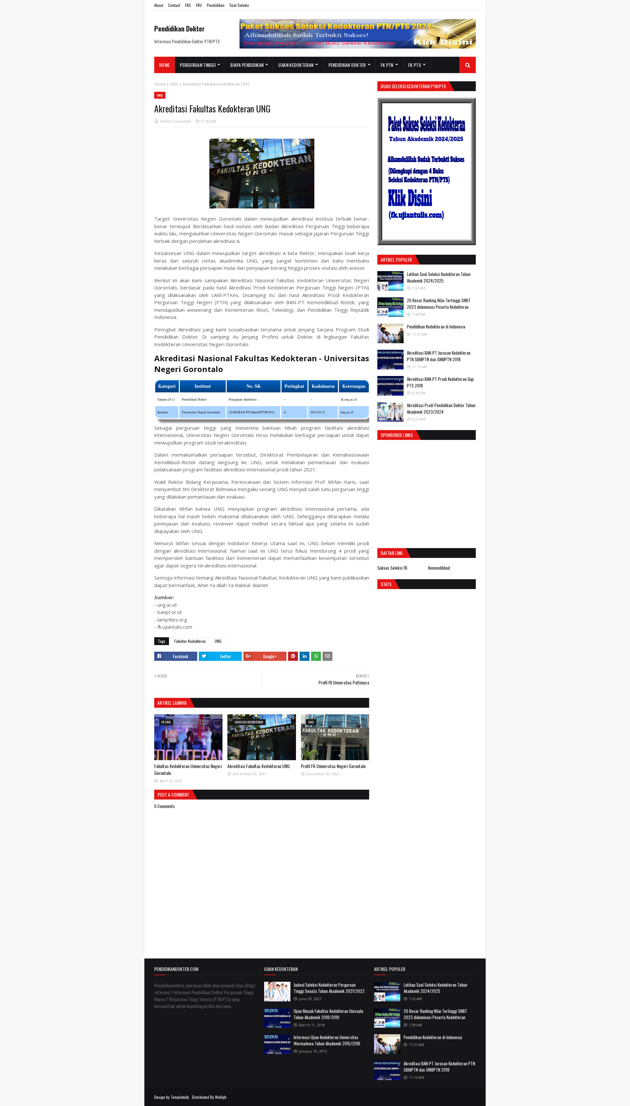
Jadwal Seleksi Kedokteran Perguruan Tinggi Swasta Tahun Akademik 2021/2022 (329, 988)
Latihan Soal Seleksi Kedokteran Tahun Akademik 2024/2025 (439, 277)
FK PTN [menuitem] (387, 64)
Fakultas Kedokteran (190, 641)
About (158, 5)
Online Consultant (175, 121)
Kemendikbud (439, 567)
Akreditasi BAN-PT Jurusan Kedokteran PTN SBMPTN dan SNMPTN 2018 (439, 356)
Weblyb (220, 1097)
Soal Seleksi (239, 5)
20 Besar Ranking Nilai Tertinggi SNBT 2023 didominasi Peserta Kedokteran (439, 303)
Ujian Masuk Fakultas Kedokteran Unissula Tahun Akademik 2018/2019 (328, 1014)
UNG (174, 84)
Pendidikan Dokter (179, 28)
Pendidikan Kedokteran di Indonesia (436, 326)
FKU (199, 5)
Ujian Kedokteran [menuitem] (295, 64)
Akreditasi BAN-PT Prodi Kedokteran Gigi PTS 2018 (440, 382)
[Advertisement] (432, 492)
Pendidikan (215, 5)
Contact (174, 5)
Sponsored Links (397, 434)
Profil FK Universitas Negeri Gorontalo (333, 765)
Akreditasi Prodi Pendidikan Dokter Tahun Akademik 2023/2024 (441, 408)
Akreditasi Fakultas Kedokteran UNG (258, 765)
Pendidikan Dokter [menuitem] (347, 64)
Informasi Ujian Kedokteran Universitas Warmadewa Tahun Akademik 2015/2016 (327, 1040)
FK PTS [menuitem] (414, 64)
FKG (188, 5)
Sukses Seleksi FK (392, 567)
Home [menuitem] (164, 64)
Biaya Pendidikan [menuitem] (246, 64)
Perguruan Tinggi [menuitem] (198, 64)
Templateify (180, 1097)
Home (160, 84)
